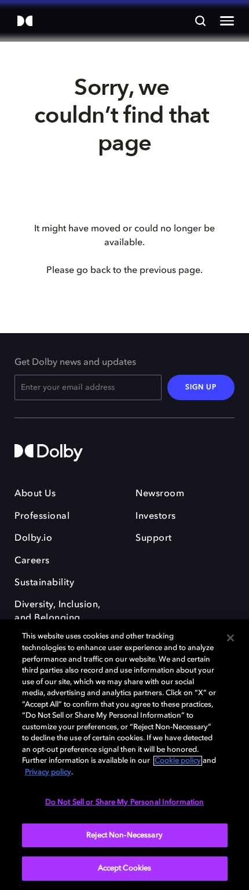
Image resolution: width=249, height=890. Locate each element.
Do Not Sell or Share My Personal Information (124, 802)
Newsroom (160, 493)
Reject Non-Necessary (124, 835)
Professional (41, 516)
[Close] (230, 638)
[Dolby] (25, 21)
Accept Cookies (125, 868)
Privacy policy (48, 772)
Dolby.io (33, 538)
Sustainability (44, 583)
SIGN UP (201, 387)
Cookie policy (178, 761)
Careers (32, 561)
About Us (35, 493)
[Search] (200, 21)
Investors (156, 516)
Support (154, 538)
